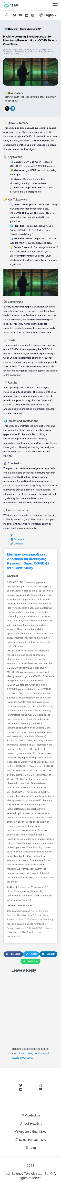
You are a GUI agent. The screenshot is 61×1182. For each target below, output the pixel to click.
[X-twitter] (7, 108)
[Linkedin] (12, 108)
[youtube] (21, 15)
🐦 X (12, 535)
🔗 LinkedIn (16, 543)
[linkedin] (27, 15)
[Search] (7, 15)
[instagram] (33, 15)
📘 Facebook (17, 539)
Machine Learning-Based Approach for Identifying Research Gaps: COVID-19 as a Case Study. (29, 40)
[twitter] (15, 15)
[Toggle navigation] (55, 5)
